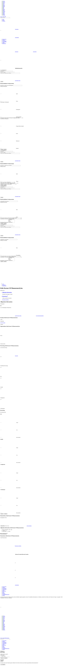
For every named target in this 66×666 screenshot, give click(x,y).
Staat (17, 209)
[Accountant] (11, 219)
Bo (4, 6)
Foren (3, 19)
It (3, 8)
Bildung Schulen (3, 166)
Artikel (3, 42)
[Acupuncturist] (11, 222)
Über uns (3, 593)
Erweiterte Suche (17, 80)
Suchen (2, 81)
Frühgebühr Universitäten (4, 239)
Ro (4, 12)
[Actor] (11, 220)
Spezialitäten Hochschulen (4, 218)
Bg (4, 5)
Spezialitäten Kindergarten (4, 118)
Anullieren (5, 513)
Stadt (17, 93)
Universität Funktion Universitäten (5, 256)
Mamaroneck (4, 285)
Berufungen (4, 43)
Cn (4, 3)
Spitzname (2, 151)
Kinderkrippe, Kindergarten (4, 102)
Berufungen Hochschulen (4, 222)
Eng (4, 629)
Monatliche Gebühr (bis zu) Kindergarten (6, 85)
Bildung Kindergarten (3, 86)
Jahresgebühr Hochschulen (4, 201)
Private (17, 181)
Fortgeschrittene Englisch (20, 126)
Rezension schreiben (5, 299)
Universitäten (4, 41)
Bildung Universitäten (3, 240)
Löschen (5, 149)
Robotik (17, 148)
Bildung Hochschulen (3, 202)
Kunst (17, 133)
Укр (4, 616)
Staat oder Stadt (2, 152)
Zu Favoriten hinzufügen (40, 315)
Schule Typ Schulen (3, 182)
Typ (1, 70)
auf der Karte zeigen (18, 315)
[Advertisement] (29, 268)
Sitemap (3, 595)
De (4, 14)
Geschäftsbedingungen (5, 594)
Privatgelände (18, 255)
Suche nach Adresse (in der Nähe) (5, 73)
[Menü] (0, 30)
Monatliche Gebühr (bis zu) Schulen (5, 165)
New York (3, 284)
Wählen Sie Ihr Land (3, 654)
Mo (4, 11)
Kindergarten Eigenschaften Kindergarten (6, 117)
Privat (17, 101)
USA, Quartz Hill (3, 16)
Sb (4, 13)
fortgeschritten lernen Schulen (4, 183)
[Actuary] (11, 221)
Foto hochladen (29, 525)
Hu (4, 9)
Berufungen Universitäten (4, 260)
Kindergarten (4, 39)
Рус (4, 1)
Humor (3, 20)
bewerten (16, 355)
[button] (9, 29)
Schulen (3, 587)
